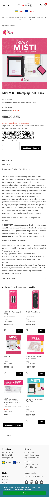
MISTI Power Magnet (33, 312)
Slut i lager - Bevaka (31, 148)
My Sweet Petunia (8, 25)
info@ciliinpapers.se (31, 455)
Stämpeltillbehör (12, 17)
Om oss (5, 480)
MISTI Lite (7, 356)
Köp (19, 331)
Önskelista (8, 107)
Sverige (21, 11)
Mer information (26, 489)
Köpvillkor (5, 483)
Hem (3, 17)
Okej (24, 493)
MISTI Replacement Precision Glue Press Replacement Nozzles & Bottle (12, 401)
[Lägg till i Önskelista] (5, 330)
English (31, 11)
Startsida (5, 477)
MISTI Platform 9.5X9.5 (34, 356)
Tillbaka (7, 436)
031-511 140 (29, 452)
